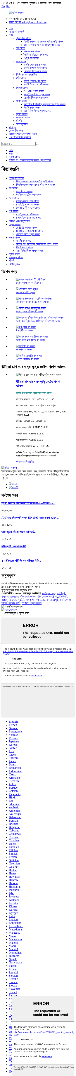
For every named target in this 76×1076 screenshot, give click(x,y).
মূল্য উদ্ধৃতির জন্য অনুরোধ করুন (16, 590)
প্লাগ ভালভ (21, 100)
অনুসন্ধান (20, 461)
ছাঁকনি (19, 120)
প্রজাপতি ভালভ (23, 38)
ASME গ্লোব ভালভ (34, 91)
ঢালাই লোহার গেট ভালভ (35, 81)
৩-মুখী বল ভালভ (31, 58)
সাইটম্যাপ (61, 593)
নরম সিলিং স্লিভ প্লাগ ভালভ (37, 110)
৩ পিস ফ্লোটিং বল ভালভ (27, 359)
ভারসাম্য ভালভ (23, 117)
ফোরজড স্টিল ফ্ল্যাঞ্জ (25, 292)
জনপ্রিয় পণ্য (48, 593)
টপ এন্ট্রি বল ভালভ (24, 330)
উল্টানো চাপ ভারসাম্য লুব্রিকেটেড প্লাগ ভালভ (44, 104)
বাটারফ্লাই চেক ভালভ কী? (13, 546)
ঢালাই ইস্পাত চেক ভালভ (35, 67)
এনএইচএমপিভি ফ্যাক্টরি (20, 137)
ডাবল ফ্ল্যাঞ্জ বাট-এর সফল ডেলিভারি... (18, 531)
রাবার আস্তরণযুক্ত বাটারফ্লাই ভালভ (18, 596)
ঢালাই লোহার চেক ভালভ (35, 64)
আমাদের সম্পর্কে (16, 31)
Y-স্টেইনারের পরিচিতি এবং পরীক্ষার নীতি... (21, 560)
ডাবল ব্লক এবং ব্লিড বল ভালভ (30, 339)
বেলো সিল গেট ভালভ (35, 599)
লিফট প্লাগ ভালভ (32, 107)
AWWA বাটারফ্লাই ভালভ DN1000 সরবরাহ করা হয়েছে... (30, 517)
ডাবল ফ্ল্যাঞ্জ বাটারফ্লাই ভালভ (29, 311)
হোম (11, 28)
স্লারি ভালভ (21, 114)
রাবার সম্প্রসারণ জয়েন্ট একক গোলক (32, 301)
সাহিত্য (12, 127)
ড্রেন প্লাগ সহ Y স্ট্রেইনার (29, 282)
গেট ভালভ (21, 77)
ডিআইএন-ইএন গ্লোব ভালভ (37, 94)
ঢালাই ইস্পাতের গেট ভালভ (36, 84)
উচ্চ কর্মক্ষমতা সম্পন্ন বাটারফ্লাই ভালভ (42, 44)
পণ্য (11, 34)
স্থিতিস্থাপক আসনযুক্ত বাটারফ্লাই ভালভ (43, 41)
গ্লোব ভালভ (22, 87)
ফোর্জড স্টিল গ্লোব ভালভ (36, 97)
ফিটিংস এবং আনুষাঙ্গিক (26, 74)
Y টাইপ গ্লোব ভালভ (32, 603)
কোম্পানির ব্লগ (16, 130)
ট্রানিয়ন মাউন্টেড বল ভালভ (36, 54)
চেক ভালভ (21, 61)
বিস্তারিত (29, 461)
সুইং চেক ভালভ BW (47, 596)
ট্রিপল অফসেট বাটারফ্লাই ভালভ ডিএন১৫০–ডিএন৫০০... (28, 503)
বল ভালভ (20, 48)
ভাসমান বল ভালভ (32, 51)
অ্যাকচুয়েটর (21, 124)
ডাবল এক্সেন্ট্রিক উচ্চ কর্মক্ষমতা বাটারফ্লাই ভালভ (38, 320)
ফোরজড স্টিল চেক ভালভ (35, 71)
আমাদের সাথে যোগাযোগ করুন (23, 133)
